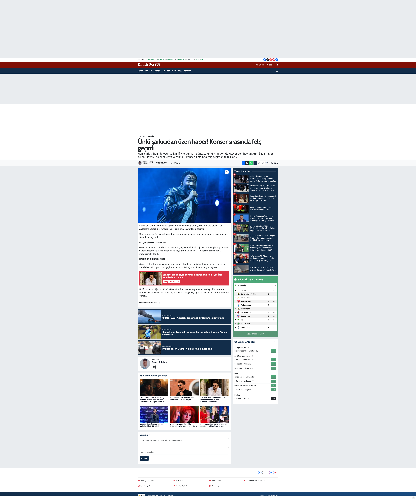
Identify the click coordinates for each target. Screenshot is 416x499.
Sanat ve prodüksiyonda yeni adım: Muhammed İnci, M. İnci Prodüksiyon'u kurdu (214, 399)
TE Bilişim (274, 495)
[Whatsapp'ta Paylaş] (251, 163)
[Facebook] (260, 472)
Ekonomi (157, 71)
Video (269, 65)
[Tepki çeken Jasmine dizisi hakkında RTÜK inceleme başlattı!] (184, 414)
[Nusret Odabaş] (145, 363)
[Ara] (277, 65)
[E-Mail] (154, 367)
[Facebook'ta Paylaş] (243, 163)
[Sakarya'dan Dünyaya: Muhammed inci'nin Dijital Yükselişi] (154, 414)
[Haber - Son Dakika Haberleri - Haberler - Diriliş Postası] (149, 65)
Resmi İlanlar (176, 71)
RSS (142, 495)
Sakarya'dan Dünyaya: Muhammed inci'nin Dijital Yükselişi (153, 425)
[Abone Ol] (272, 163)
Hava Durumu (181, 481)
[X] (264, 472)
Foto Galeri (259, 65)
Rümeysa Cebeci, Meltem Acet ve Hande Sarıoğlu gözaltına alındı (213, 425)
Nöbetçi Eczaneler (147, 481)
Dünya (140, 71)
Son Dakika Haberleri (183, 486)
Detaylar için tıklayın (255, 334)
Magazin (151, 136)
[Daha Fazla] (255, 163)
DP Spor (166, 71)
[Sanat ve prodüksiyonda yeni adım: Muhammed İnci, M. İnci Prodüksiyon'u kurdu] (214, 387)
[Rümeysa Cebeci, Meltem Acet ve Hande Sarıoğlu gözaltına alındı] (214, 414)
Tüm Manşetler (145, 486)
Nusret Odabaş (159, 362)
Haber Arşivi (216, 486)
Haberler (141, 136)
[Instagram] (268, 472)
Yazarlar (187, 71)
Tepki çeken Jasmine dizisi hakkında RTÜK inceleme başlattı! (183, 425)
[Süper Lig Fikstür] (275, 342)
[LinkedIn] (272, 472)
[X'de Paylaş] (247, 163)
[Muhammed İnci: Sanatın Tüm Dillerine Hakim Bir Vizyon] (184, 387)
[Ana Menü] (277, 70)
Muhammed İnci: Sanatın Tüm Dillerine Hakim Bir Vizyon (182, 398)
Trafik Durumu (216, 481)
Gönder (144, 458)
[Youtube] (276, 472)
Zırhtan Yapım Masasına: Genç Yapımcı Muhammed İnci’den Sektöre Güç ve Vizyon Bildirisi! (152, 399)
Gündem (148, 71)
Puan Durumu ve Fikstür (256, 481)
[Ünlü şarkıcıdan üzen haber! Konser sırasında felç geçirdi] (184, 195)
